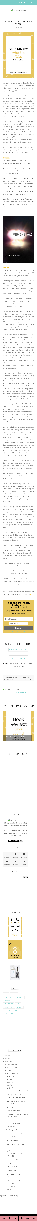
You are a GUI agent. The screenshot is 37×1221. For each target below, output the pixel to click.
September (11, 1073)
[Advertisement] (17, 894)
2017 (6, 1059)
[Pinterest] (22, 1218)
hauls (14, 1000)
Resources (22, 833)
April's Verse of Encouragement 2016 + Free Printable (17, 1153)
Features (14, 833)
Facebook (6, 857)
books (21, 663)
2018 (6, 1056)
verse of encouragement (11, 1010)
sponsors (19, 1007)
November (10, 1067)
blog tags (14, 994)
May (8, 1085)
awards (6, 994)
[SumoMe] (34, 1218)
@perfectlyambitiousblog (9, 1196)
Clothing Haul (11, 1170)
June (8, 1082)
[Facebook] (9, 1218)
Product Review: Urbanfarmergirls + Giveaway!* (14, 1123)
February (10, 1187)
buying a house (18, 997)
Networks (12, 836)
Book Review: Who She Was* (16, 1160)
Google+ (24, 864)
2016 (6, 1061)
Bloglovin (7, 864)
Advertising (22, 830)
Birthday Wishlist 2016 (14, 1140)
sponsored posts (18, 666)
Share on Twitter (20, 654)
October (10, 1070)
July (8, 1079)
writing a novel (8, 1014)
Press (20, 836)
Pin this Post (20, 658)
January (9, 1190)
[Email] (28, 1218)
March (9, 1184)
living (25, 663)
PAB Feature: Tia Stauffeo (15, 1181)
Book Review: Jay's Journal (16, 737)
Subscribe (19, 628)
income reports (8, 1004)
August (9, 1076)
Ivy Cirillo (21, 689)
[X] (15, 1218)
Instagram (15, 857)
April (8, 1088)
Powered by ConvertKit (18, 632)
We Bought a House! (13, 1130)
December (10, 1064)
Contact (7, 833)
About (6, 830)
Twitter (15, 864)
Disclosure (13, 830)
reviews (31, 663)
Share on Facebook (19, 649)
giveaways (7, 1000)
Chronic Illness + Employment (17, 1091)
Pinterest (24, 857)
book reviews (13, 663)
